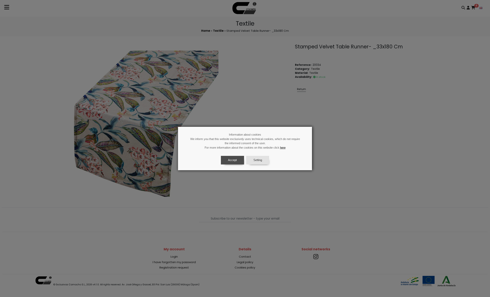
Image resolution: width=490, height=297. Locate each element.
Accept (232, 160)
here (283, 147)
